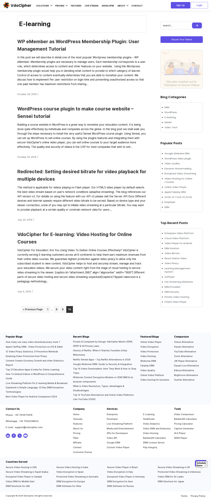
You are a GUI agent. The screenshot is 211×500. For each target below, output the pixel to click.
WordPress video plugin (178, 158)
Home (76, 414)
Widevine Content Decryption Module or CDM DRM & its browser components (103, 379)
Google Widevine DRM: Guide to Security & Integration (102, 364)
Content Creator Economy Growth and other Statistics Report (35, 362)
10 (70, 309)
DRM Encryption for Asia (120, 481)
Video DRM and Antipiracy (157, 428)
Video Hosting (148, 356)
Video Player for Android (178, 243)
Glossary (77, 419)
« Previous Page (33, 309)
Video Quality (172, 163)
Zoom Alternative (183, 356)
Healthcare (149, 419)
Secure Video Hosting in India (72, 467)
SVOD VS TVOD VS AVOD (178, 197)
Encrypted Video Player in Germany (126, 476)
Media (168, 122)
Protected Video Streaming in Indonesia (179, 472)
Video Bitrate (172, 253)
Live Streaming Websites (179, 281)
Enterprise (112, 414)
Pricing (76, 433)
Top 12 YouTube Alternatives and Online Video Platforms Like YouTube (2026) (103, 397)
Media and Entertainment (120, 428)
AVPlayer (170, 276)
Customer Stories (82, 452)
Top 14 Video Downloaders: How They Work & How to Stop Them (104, 370)
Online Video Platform (152, 375)
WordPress (171, 112)
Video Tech (171, 127)
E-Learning (148, 414)
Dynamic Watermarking (178, 168)
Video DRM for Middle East (20, 481)
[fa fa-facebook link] (14, 436)
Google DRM (113, 442)
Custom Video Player (118, 447)
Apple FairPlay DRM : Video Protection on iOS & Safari (34, 346)
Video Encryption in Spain (70, 472)
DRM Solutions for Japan (171, 481)
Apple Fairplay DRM (175, 192)
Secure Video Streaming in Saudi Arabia (27, 472)
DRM (167, 107)
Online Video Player (175, 187)
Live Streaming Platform (120, 423)
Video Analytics (151, 423)
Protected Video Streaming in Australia (77, 476)
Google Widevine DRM (177, 153)
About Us (78, 428)
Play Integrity (150, 447)
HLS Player (180, 433)
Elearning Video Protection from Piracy (26, 356)
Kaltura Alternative (184, 370)
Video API (112, 438)
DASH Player (180, 438)
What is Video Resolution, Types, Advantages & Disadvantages (98, 388)
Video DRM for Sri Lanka (170, 476)
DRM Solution (172, 248)
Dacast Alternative (184, 346)
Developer (108, 5)
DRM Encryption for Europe (70, 481)
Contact (137, 5)
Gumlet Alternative (184, 379)
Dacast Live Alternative (186, 365)
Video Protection (149, 351)
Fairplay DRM (147, 365)
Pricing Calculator (183, 423)
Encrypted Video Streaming (180, 173)
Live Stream (91, 5)
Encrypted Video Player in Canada (24, 476)
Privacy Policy (198, 496)
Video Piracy (172, 263)
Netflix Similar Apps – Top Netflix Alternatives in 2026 (102, 359)
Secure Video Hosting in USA (21, 467)
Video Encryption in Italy (120, 472)
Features (76, 5)
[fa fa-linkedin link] (8, 436)
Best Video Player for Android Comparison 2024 (31, 396)
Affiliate (77, 442)
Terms (184, 496)
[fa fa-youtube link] (25, 436)
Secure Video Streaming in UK (174, 467)
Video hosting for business (154, 379)
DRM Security (172, 291)
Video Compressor (184, 414)
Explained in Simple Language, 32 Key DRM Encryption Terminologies (35, 389)
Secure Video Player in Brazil (122, 467)
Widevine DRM (148, 361)
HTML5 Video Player (176, 301)
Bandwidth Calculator (154, 438)
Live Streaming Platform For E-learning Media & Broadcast (37, 383)
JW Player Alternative (185, 361)
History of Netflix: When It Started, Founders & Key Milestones (100, 352)
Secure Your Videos (181, 39)
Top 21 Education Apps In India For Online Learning (32, 369)
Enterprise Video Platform (179, 233)
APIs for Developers (117, 433)
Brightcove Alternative (186, 375)
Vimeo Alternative (183, 342)
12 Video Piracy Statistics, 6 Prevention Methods (32, 351)
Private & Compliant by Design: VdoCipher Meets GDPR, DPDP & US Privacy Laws (103, 343)
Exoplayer (170, 202)
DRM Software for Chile (68, 486)
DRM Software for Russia (120, 486)
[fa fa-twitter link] (19, 436)
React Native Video (176, 258)
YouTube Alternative (185, 351)
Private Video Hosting (177, 297)
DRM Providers (172, 286)
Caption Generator (184, 428)
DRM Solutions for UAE (18, 486)
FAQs (75, 438)
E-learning (170, 117)
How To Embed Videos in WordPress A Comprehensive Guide (35, 376)
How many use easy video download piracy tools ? (33, 342)
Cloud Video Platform (177, 238)
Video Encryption (149, 346)
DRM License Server (154, 442)
